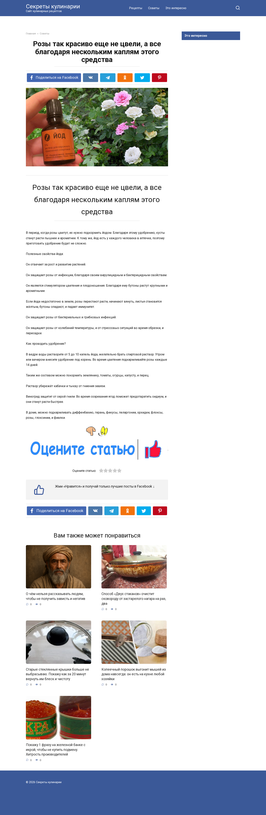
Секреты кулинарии (53, 6)
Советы (153, 8)
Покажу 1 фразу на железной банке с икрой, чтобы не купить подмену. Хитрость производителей (55, 749)
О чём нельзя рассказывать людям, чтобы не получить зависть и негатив (55, 596)
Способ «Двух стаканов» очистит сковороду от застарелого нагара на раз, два (133, 598)
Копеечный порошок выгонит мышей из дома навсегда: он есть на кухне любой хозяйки (133, 674)
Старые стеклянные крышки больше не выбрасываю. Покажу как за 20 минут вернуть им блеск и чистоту (57, 674)
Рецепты (135, 8)
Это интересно (175, 8)
